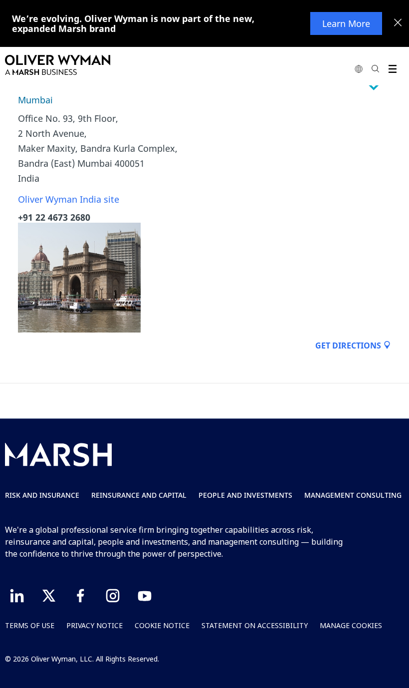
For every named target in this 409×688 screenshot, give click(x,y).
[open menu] (392, 68)
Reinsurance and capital (139, 495)
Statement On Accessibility (255, 625)
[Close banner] (398, 23)
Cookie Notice (162, 625)
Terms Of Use (29, 625)
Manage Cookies (351, 625)
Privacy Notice (94, 625)
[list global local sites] (359, 68)
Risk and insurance (42, 495)
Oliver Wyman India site (68, 199)
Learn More (346, 23)
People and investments (245, 495)
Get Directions (349, 345)
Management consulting (353, 495)
